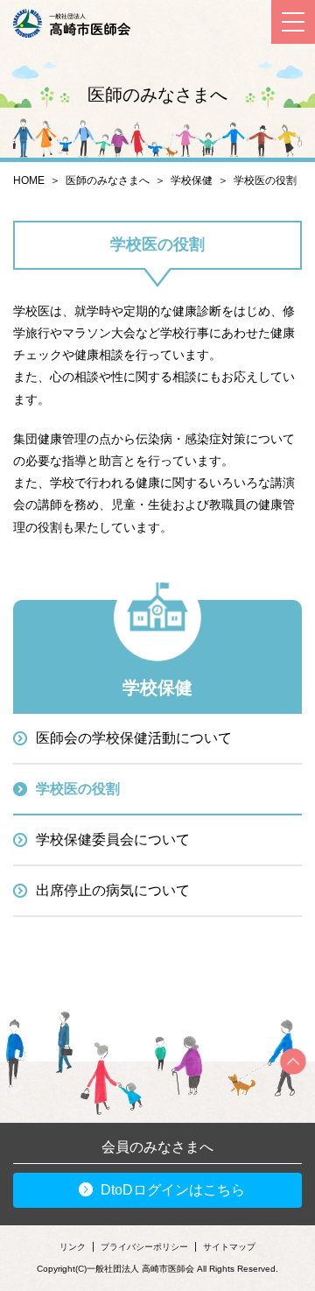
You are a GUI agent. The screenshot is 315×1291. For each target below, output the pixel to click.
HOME (29, 180)
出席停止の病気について (113, 890)
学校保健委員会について (113, 839)
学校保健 (192, 180)
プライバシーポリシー (144, 1247)
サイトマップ (229, 1247)
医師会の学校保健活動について (134, 737)
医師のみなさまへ (108, 180)
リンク (73, 1247)
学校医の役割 (78, 788)
